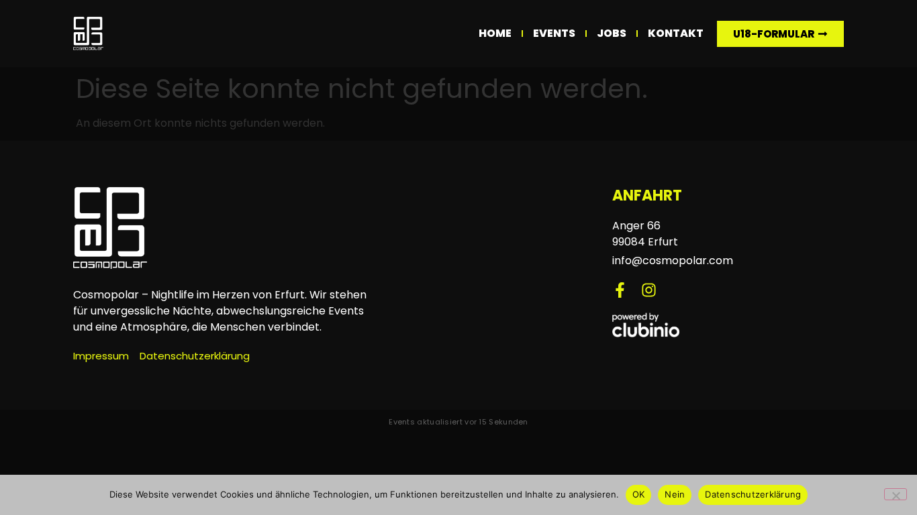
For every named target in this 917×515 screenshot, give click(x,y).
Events (554, 33)
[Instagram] (649, 290)
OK (638, 494)
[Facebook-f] (620, 290)
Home (495, 33)
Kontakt (676, 33)
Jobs (611, 33)
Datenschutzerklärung (753, 494)
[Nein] (895, 494)
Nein (675, 494)
